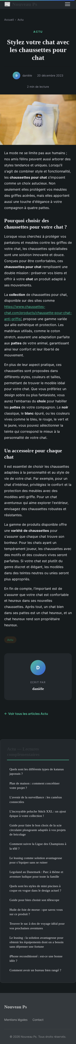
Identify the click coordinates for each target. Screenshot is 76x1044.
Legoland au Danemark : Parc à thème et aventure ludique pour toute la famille (36, 874)
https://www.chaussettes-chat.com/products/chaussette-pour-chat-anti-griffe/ (38, 312)
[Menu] (67, 4)
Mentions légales (15, 1019)
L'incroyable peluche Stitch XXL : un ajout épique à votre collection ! (38, 814)
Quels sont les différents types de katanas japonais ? (37, 771)
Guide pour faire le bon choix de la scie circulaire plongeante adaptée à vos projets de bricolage (38, 829)
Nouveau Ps (20, 4)
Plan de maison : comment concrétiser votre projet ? (35, 785)
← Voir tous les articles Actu (26, 714)
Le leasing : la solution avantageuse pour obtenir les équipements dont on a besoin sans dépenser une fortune (37, 942)
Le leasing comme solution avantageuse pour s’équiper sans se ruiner (36, 860)
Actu (21, 19)
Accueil (9, 19)
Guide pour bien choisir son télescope (34, 900)
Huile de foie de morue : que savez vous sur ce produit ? (36, 912)
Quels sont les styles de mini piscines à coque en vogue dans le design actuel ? (35, 888)
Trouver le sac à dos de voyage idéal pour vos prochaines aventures (37, 926)
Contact (38, 1019)
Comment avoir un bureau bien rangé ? (35, 970)
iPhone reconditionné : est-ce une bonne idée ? (36, 958)
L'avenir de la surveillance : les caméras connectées (36, 799)
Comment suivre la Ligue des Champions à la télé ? (38, 846)
